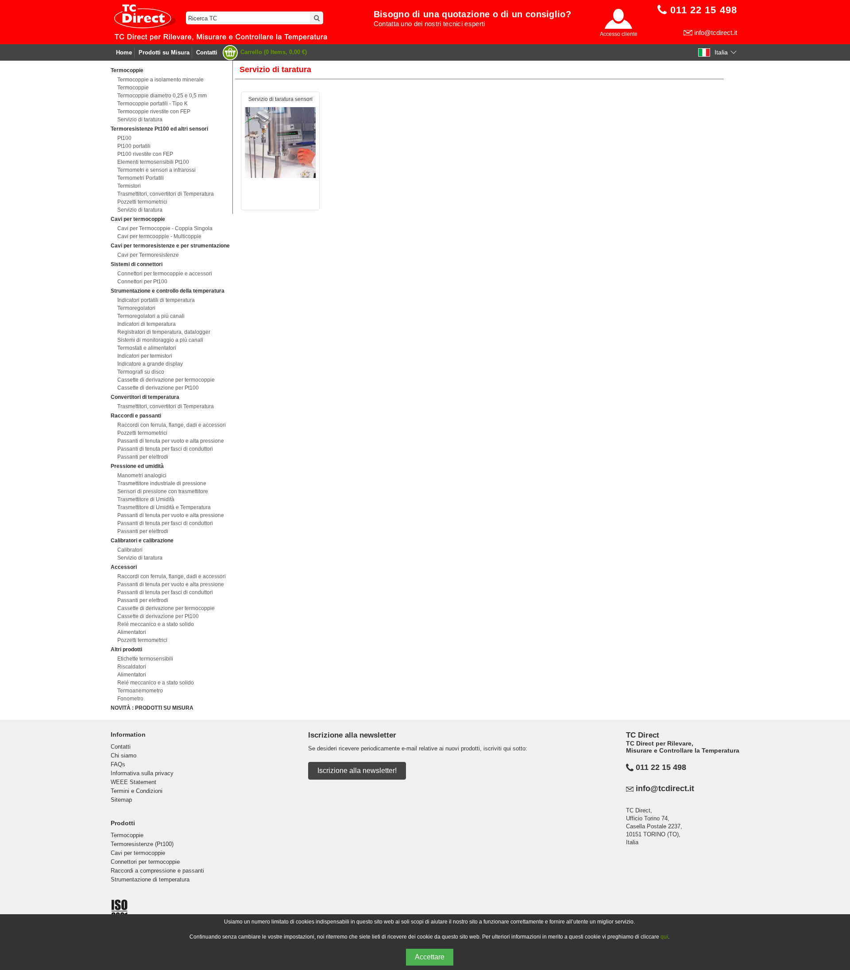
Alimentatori (131, 632)
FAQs (118, 764)
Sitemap (121, 799)
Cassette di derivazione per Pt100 (158, 388)
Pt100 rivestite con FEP (145, 154)
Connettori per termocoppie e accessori (164, 274)
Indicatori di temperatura (146, 324)
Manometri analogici (141, 475)
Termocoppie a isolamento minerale (160, 80)
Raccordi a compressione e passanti (157, 870)
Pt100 (124, 138)
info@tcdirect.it (715, 32)
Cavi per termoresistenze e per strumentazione (170, 246)
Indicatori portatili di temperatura (156, 300)
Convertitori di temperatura (145, 397)
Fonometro (130, 699)
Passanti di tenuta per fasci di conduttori (165, 449)
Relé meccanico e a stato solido (155, 624)
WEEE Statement (133, 782)
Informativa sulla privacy (142, 773)
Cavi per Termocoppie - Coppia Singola (164, 228)
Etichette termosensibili (145, 659)
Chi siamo (123, 755)
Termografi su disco (140, 372)
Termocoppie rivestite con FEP (153, 111)
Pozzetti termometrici (142, 202)
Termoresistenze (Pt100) (142, 844)
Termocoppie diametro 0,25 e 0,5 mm (162, 96)
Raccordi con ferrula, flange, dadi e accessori (171, 425)
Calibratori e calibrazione (142, 540)
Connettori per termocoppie (145, 861)
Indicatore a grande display (150, 364)
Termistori (129, 186)
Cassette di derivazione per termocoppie (166, 380)
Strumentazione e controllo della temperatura (167, 291)
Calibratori (130, 550)
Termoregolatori (136, 308)
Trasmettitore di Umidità (145, 499)
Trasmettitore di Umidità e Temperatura (164, 507)
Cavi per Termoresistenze (148, 255)
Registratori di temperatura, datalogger (163, 332)
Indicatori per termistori (144, 356)
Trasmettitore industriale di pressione (161, 483)
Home (124, 52)
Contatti (206, 52)
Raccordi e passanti (136, 416)
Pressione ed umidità (137, 466)
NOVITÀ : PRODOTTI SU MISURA (152, 708)
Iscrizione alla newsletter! (357, 770)
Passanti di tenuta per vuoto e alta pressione (170, 441)
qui (664, 937)
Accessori (124, 567)
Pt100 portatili (134, 146)
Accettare (429, 957)
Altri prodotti (126, 649)
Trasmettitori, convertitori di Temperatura (165, 194)
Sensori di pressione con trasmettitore (162, 491)
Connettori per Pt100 (142, 281)
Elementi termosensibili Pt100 (153, 162)
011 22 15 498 (661, 767)
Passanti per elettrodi (142, 457)
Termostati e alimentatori (146, 348)
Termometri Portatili (140, 178)
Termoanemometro (140, 691)
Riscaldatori (131, 667)
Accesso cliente (619, 34)
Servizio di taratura (139, 119)
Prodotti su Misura (164, 52)
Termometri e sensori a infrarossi (156, 170)
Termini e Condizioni (136, 791)
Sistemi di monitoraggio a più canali (160, 340)
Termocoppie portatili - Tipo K (152, 103)
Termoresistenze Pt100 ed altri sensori (159, 129)
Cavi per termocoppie (138, 219)
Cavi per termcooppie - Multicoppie (159, 236)
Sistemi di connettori (136, 264)
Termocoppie (127, 70)
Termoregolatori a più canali (151, 316)
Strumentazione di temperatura (150, 879)
